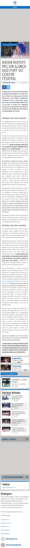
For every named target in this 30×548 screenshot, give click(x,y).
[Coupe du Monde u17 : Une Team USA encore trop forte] (6, 413)
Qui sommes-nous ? (6, 523)
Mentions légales (5, 530)
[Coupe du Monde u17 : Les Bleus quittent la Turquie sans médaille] (6, 429)
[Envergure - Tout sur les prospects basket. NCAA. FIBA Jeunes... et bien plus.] (15, 3)
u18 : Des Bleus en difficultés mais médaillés (17, 405)
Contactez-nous (5, 519)
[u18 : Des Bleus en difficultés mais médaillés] (6, 405)
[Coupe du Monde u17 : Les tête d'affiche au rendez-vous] (6, 421)
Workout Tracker (9, 439)
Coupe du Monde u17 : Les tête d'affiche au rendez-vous (18, 421)
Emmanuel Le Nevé (10, 82)
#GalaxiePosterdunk (17, 512)
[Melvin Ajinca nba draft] (6, 367)
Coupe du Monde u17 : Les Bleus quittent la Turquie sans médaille (19, 429)
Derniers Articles (11, 392)
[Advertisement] (15, 24)
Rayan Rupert (24, 100)
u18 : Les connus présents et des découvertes (17, 397)
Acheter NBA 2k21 (5, 533)
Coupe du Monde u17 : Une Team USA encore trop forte (19, 413)
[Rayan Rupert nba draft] (6, 359)
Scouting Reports (10, 44)
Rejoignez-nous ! (5, 526)
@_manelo (14, 382)
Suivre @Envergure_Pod (8, 487)
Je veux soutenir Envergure (12, 477)
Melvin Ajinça (5, 102)
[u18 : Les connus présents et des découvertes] (6, 397)
